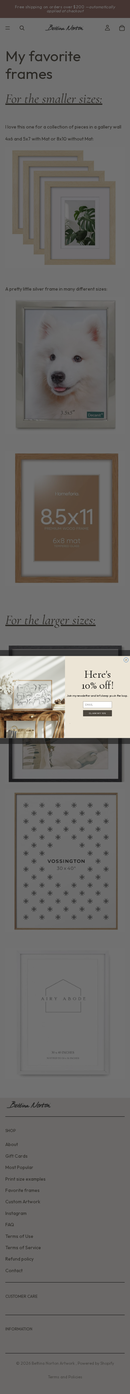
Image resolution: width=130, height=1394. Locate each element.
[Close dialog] (126, 659)
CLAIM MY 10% (97, 713)
